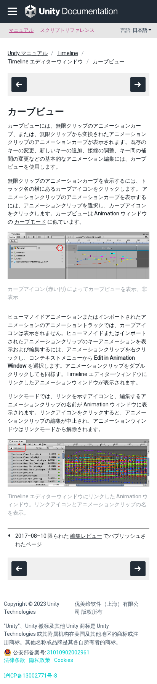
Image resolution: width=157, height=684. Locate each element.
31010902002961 (68, 652)
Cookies (63, 660)
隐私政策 (39, 660)
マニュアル (21, 30)
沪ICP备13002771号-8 (30, 676)
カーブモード (30, 222)
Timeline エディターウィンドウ (45, 61)
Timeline (67, 53)
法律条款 (14, 660)
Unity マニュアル (28, 53)
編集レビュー (86, 536)
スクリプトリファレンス (67, 30)
